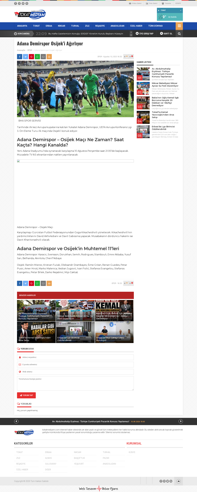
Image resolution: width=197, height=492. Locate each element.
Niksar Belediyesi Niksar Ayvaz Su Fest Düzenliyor (165, 84)
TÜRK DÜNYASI (155, 26)
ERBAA (49, 26)
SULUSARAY (50, 464)
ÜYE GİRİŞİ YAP (146, 34)
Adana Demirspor (36, 139)
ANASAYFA (22, 26)
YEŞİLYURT (79, 464)
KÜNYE (178, 3)
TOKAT (36, 26)
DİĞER (48, 469)
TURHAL (75, 26)
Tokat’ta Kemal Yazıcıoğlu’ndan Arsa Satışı (163, 115)
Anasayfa (21, 50)
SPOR (29, 50)
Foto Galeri (153, 3)
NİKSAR (61, 26)
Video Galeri (136, 3)
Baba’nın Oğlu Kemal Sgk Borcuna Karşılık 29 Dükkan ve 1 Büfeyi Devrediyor (165, 101)
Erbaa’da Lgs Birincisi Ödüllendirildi (163, 127)
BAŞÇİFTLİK (79, 458)
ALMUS (48, 458)
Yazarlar (168, 3)
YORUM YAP (28, 395)
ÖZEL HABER (136, 26)
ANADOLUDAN (117, 26)
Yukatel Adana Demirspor (83, 127)
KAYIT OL (167, 34)
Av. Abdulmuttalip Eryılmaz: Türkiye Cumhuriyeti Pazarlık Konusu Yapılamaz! (163, 72)
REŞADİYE (100, 26)
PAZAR (106, 458)
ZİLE (87, 26)
